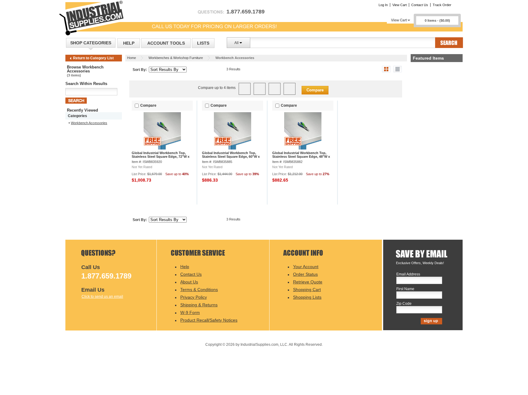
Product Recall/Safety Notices (208, 320)
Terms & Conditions (199, 289)
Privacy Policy (193, 297)
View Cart (399, 5)
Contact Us (419, 5)
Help (128, 43)
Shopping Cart (307, 289)
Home (131, 58)
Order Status (305, 274)
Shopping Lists (307, 297)
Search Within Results (86, 83)
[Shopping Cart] (400, 18)
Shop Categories (90, 42)
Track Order (442, 5)
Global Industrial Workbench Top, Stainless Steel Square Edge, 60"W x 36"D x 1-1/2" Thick (231, 156)
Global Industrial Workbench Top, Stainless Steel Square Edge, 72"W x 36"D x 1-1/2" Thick (160, 156)
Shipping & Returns (199, 304)
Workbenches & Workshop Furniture (175, 58)
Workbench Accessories (89, 123)
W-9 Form (190, 312)
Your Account (305, 266)
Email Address (408, 274)
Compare (315, 90)
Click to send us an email (102, 296)
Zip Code (404, 304)
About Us (189, 281)
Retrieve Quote (307, 281)
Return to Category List (93, 58)
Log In (383, 5)
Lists (203, 43)
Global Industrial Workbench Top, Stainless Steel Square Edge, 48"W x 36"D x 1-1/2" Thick (301, 156)
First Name (405, 289)
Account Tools (166, 43)
